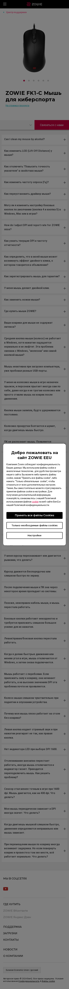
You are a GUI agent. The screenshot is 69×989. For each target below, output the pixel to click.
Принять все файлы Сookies (34, 515)
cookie (35, 501)
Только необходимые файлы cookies (35, 525)
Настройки (34, 535)
